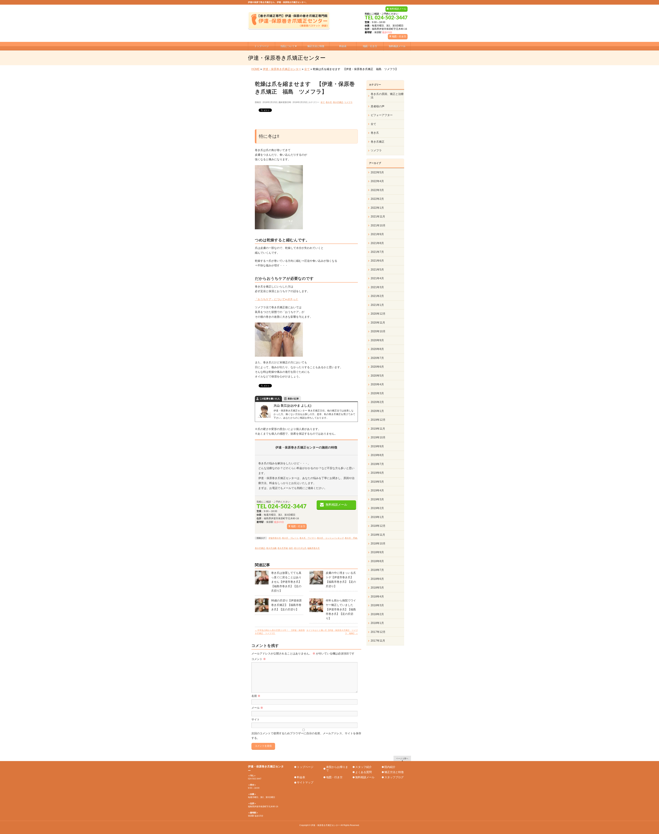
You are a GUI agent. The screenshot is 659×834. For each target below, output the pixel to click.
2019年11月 (378, 428)
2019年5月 (377, 481)
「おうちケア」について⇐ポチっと (276, 299)
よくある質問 (363, 772)
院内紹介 (389, 767)
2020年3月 (377, 393)
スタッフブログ (394, 777)
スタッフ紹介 (363, 767)
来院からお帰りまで (337, 769)
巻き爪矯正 (338, 102)
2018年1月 (377, 623)
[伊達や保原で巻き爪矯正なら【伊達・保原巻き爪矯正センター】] (289, 25)
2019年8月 (377, 455)
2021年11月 (378, 216)
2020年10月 (378, 331)
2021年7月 (377, 251)
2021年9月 (377, 234)
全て (323, 102)
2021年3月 (377, 287)
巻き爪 (329, 102)
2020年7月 (377, 357)
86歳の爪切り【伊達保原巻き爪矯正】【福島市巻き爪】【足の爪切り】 (286, 605)
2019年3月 (377, 499)
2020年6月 (377, 366)
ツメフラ (348, 102)
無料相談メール (397, 8)
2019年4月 (377, 490)
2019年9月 (377, 446)
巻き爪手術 (283, 548)
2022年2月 (377, 198)
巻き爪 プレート (290, 538)
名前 (255, 695)
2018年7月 (377, 569)
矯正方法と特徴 (394, 772)
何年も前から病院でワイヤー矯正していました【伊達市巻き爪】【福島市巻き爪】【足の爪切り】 (341, 609)
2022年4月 (377, 181)
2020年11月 (378, 322)
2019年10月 (378, 437)
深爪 (291, 548)
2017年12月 (378, 631)
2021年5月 (377, 269)
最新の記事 (293, 398)
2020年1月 (377, 411)
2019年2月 (377, 508)
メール (257, 707)
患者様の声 (377, 106)
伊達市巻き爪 (275, 538)
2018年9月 (377, 552)
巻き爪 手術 (351, 538)
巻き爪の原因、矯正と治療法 (387, 96)
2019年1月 (377, 517)
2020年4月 (377, 384)
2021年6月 (377, 260)
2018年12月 (378, 525)
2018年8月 (377, 561)
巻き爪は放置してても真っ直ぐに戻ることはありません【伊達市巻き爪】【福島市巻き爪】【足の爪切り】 (286, 581)
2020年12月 (378, 313)
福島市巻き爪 (313, 548)
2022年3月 (377, 190)
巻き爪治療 (271, 548)
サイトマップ (305, 782)
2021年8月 (377, 243)
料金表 (301, 777)
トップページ (305, 767)
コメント (258, 659)
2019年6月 (377, 472)
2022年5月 (377, 172)
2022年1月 (377, 207)
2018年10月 (378, 543)
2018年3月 (377, 605)
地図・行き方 (399, 36)
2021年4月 (377, 278)
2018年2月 (377, 614)
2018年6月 (377, 578)
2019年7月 (377, 464)
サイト (255, 719)
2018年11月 (378, 534)
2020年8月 (377, 349)
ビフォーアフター (382, 115)
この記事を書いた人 (270, 398)
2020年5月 (377, 375)
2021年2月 (377, 296)
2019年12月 (378, 419)
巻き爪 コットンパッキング (330, 538)
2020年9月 (377, 340)
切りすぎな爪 (300, 548)
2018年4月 (377, 596)
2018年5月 (377, 587)
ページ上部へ (402, 758)
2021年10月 (378, 225)
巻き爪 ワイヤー (307, 538)
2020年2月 (377, 402)
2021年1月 (377, 304)
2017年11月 (378, 640)
